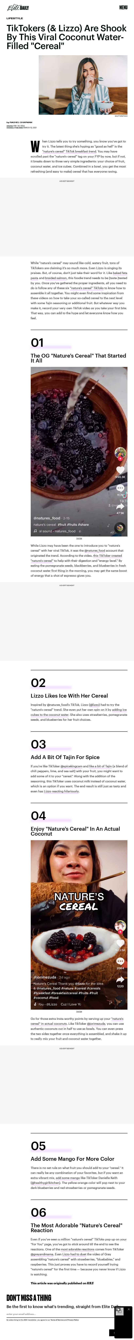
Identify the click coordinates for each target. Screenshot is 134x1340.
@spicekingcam (71, 766)
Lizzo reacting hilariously (61, 791)
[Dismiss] (128, 1309)
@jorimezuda (96, 1023)
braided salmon (56, 278)
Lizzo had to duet (74, 1254)
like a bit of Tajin (100, 766)
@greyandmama (42, 1254)
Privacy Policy (73, 1320)
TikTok (79, 538)
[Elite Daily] (18, 7)
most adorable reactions (77, 1249)
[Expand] (118, 1309)
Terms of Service (57, 1320)
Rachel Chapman (21, 122)
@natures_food (94, 550)
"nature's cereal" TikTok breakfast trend (69, 151)
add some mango (68, 1178)
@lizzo (94, 704)
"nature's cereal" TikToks (87, 288)
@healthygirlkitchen (45, 1182)
